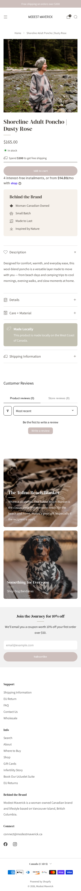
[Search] (75, 17)
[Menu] (5, 17)
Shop (7, 757)
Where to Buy (12, 751)
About (8, 744)
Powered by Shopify (40, 881)
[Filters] (8, 411)
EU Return (10, 699)
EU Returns (11, 783)
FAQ (6, 705)
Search (8, 738)
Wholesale (10, 718)
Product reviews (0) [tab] (22, 398)
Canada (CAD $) (38, 864)
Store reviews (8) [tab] (59, 398)
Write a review (40, 431)
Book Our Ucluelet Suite (19, 776)
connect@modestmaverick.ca (23, 834)
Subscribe (40, 656)
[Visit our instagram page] (15, 844)
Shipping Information (18, 692)
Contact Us (11, 712)
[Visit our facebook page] (5, 844)
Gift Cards (10, 764)
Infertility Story (13, 770)
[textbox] (40, 272)
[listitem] (40, 3)
